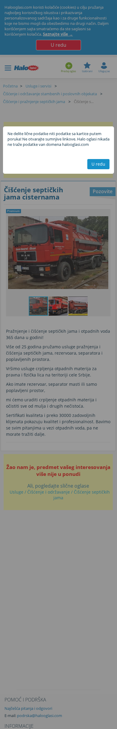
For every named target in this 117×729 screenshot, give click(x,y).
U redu (98, 164)
